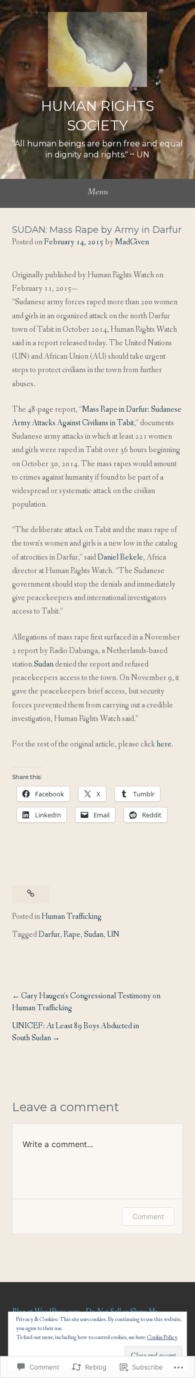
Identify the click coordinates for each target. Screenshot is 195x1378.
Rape (72, 934)
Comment (148, 1216)
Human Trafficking (72, 916)
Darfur (49, 934)
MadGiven (132, 242)
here (164, 744)
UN (113, 934)
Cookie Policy (162, 1338)
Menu (98, 192)
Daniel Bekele (120, 557)
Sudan (44, 664)
